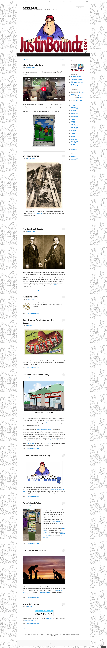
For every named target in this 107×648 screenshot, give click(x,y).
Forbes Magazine (27, 422)
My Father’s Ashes (31, 155)
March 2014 (73, 124)
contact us (48, 443)
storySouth (47, 302)
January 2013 (74, 139)
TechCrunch (34, 422)
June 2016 (73, 105)
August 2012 (73, 142)
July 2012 (73, 144)
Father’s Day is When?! (33, 503)
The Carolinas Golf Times (30, 620)
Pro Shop (48, 55)
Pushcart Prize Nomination (77, 82)
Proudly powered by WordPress (53, 643)
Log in (72, 155)
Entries (73, 156)
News (59, 55)
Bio (28, 55)
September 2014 (74, 116)
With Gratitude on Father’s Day (36, 455)
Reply (34, 149)
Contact (64, 55)
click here (45, 532)
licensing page (30, 443)
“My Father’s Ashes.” (38, 213)
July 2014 (73, 119)
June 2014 (73, 121)
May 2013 (73, 135)
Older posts (26, 59)
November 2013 (74, 127)
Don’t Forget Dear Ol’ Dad (34, 550)
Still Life (72, 84)
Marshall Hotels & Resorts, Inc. (43, 429)
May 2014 (73, 122)
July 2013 (73, 132)
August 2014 (73, 118)
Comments (74, 158)
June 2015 (73, 112)
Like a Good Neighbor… (33, 65)
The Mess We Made (75, 85)
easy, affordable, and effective (54, 440)
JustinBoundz (30, 7)
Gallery (32, 55)
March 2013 (73, 138)
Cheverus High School (56, 431)
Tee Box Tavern (49, 618)
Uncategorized (30, 149)
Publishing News (30, 296)
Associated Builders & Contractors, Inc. (32, 431)
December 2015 (74, 107)
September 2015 (74, 108)
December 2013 (74, 125)
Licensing (54, 55)
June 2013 (73, 133)
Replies (35, 222)
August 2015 (73, 110)
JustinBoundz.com (56, 521)
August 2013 (73, 130)
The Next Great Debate (33, 229)
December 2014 (74, 113)
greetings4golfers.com (28, 594)
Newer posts (62, 59)
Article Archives (40, 55)
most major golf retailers (45, 592)
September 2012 (74, 141)
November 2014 (74, 115)
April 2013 (73, 136)
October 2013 (74, 128)
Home (24, 55)
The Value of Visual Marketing (36, 374)
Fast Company (43, 422)
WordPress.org (74, 159)
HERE (55, 285)
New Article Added (31, 604)
